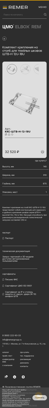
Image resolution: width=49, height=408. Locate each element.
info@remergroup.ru (11, 339)
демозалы (24, 363)
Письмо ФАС (11, 279)
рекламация (25, 359)
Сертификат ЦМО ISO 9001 (18, 286)
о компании (7, 365)
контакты (24, 366)
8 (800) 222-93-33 (11, 335)
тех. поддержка (27, 356)
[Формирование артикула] (12, 134)
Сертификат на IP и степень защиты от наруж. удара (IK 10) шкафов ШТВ (20, 294)
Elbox (22, 27)
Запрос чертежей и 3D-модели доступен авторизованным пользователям (18, 259)
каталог (5, 352)
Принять (39, 397)
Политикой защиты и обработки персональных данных (15, 405)
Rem (36, 27)
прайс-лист (7, 356)
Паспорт (9, 238)
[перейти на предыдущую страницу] (4, 39)
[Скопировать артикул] (6, 134)
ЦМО (8, 27)
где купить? (41, 160)
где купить (24, 352)
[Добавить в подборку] (42, 151)
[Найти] (45, 14)
